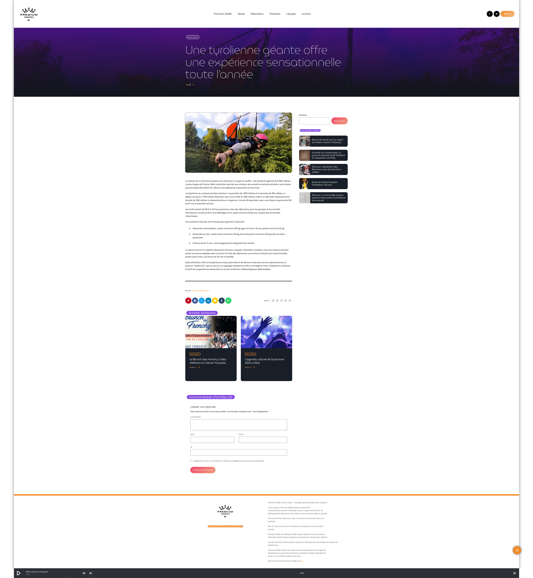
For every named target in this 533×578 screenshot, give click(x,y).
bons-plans (193, 37)
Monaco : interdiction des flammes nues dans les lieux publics (326, 169)
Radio (507, 14)
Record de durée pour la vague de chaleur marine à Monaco (327, 141)
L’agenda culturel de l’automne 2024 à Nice (264, 361)
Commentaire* (195, 417)
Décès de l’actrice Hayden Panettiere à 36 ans (324, 184)
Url (191, 447)
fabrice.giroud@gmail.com (200, 291)
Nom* (192, 434)
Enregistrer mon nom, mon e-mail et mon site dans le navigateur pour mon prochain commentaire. (228, 461)
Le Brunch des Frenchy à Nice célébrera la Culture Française (207, 361)
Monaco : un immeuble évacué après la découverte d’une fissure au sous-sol (328, 197)
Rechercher (303, 115)
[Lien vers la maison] (29, 14)
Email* (241, 434)
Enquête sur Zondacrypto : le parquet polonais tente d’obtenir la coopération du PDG (328, 155)
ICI (302, 561)
